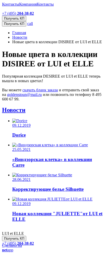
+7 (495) (18, 13)
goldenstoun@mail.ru (24, 94)
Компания (28, 4)
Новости (13, 110)
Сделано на (12, 247)
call (30, 23)
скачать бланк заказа (40, 90)
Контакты (10, 4)
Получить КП (14, 24)
